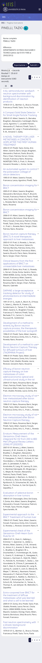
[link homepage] (8, 4)
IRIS (3, 23)
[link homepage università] (14, 9)
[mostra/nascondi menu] (40, 9)
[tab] (6, 86)
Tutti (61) (34, 65)
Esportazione (20, 65)
